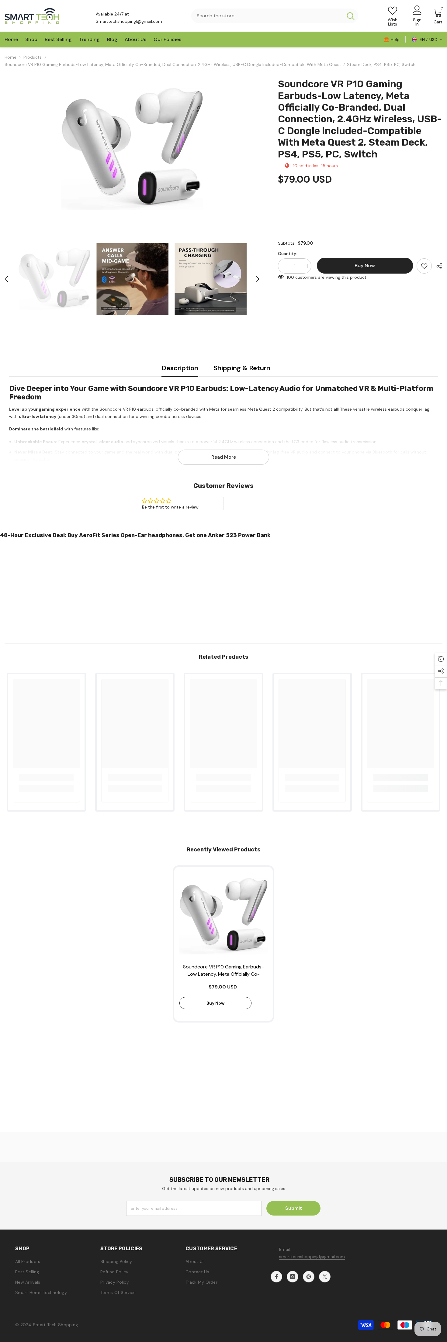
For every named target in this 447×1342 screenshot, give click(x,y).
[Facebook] (276, 1276)
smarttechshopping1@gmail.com (312, 1256)
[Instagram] (292, 1276)
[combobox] (267, 16)
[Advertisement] (182, 588)
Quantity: (287, 253)
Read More (223, 457)
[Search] (275, 16)
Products (32, 57)
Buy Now (223, 1330)
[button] (6, 279)
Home (10, 57)
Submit (293, 1208)
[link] (392, 39)
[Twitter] (325, 1276)
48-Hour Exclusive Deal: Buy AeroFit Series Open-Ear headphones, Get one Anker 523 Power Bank (135, 535)
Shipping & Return (241, 368)
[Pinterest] (308, 1276)
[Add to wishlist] (424, 266)
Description (179, 368)
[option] (132, 149)
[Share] (437, 266)
